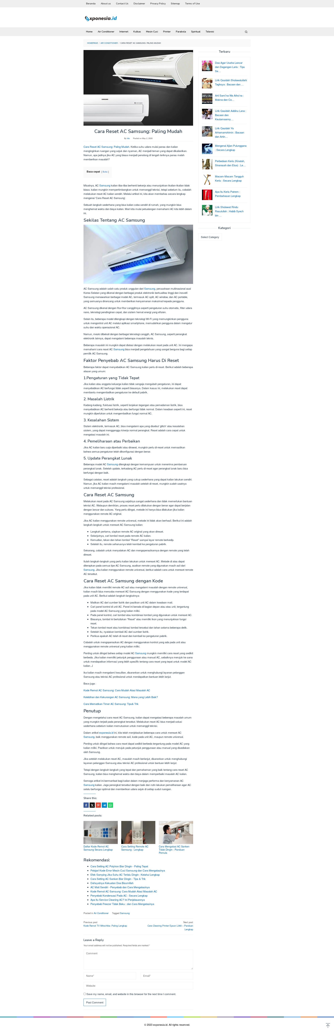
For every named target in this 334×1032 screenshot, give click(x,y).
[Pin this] (98, 805)
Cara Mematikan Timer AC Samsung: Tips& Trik (111, 704)
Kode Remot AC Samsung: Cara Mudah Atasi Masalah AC (117, 690)
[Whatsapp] (110, 805)
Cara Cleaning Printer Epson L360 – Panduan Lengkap (170, 925)
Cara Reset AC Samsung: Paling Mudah (106, 146)
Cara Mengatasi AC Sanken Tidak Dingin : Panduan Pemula (174, 849)
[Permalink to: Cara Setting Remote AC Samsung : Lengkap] (138, 832)
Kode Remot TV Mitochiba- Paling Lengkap (105, 923)
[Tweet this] (92, 805)
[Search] (246, 31)
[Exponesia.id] (101, 18)
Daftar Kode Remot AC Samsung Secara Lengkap (98, 848)
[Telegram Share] (104, 805)
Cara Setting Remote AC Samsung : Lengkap (134, 848)
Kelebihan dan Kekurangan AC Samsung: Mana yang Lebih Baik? (121, 697)
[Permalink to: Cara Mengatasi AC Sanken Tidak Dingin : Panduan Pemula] (176, 832)
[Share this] (86, 805)
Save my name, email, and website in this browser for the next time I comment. (131, 994)
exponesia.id (106, 732)
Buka (105, 171)
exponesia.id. (161, 1024)
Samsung (104, 185)
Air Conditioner (101, 913)
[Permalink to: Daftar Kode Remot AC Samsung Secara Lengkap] (101, 832)
